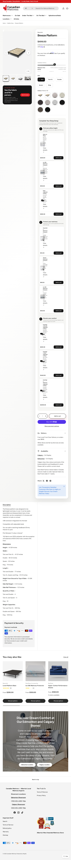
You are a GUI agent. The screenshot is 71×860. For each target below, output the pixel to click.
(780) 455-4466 (16, 801)
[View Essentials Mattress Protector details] (42, 238)
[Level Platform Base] (13, 671)
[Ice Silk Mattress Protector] (36, 671)
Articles (16, 19)
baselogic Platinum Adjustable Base (45, 382)
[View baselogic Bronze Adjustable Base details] (42, 333)
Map (24, 801)
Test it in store (25, 95)
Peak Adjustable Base (45, 192)
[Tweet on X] (43, 481)
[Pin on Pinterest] (50, 481)
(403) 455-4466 (16, 808)
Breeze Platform (19, 23)
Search (5, 821)
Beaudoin (40, 32)
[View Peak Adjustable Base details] (42, 200)
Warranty (6, 832)
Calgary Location (44, 765)
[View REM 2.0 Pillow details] (42, 144)
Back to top (35, 779)
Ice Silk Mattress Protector (45, 164)
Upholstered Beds (55, 15)
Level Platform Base (9, 685)
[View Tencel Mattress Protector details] (42, 268)
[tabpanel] (19, 562)
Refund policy (7, 828)
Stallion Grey (10, 23)
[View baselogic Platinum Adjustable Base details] (42, 390)
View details (45, 150)
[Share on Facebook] (47, 481)
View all (65, 657)
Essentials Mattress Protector (45, 230)
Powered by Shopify (21, 853)
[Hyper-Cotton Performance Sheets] (58, 671)
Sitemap (5, 835)
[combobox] (41, 8)
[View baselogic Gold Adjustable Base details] (42, 361)
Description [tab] (7, 505)
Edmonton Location (27, 765)
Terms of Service (8, 825)
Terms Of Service (42, 792)
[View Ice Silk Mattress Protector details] (42, 172)
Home (4, 23)
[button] (67, 8)
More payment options (52, 426)
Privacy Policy (41, 795)
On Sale (17, 15)
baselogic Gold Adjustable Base (45, 354)
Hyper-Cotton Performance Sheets (57, 687)
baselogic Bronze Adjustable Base (45, 327)
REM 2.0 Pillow (45, 135)
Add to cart (58, 157)
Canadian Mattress (11, 853)
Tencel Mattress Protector (45, 260)
